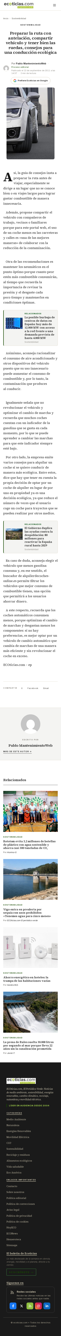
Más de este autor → (17, 751)
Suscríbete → (21, 1272)
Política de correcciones (21, 1204)
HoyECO (11, 1227)
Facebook (32, 688)
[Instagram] (38, 1306)
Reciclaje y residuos (18, 1155)
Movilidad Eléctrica (18, 1137)
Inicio (5, 18)
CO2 (9, 1143)
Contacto (12, 1186)
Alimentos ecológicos (19, 1160)
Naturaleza (13, 1125)
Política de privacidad (19, 1215)
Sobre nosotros (15, 1192)
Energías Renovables (19, 1131)
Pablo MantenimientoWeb (31, 63)
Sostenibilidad (19, 18)
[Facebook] (13, 1306)
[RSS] (30, 1306)
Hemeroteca (14, 1239)
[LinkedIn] (46, 1306)
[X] (21, 1306)
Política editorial (16, 1198)
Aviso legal (13, 1209)
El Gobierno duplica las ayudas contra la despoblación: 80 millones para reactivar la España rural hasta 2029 (39, 536)
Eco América (14, 1172)
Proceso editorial (20, 67)
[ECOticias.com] (18, 5)
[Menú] (54, 5)
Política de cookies (17, 1221)
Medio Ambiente (16, 1119)
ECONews (12, 1233)
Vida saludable (15, 1166)
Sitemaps (12, 1245)
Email (46, 688)
